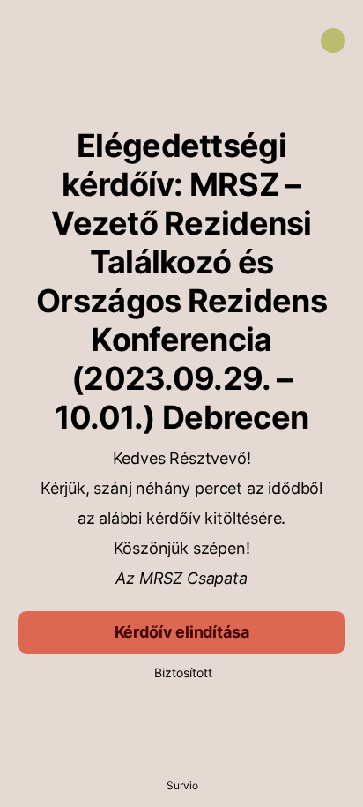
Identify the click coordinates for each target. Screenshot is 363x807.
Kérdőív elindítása (182, 632)
